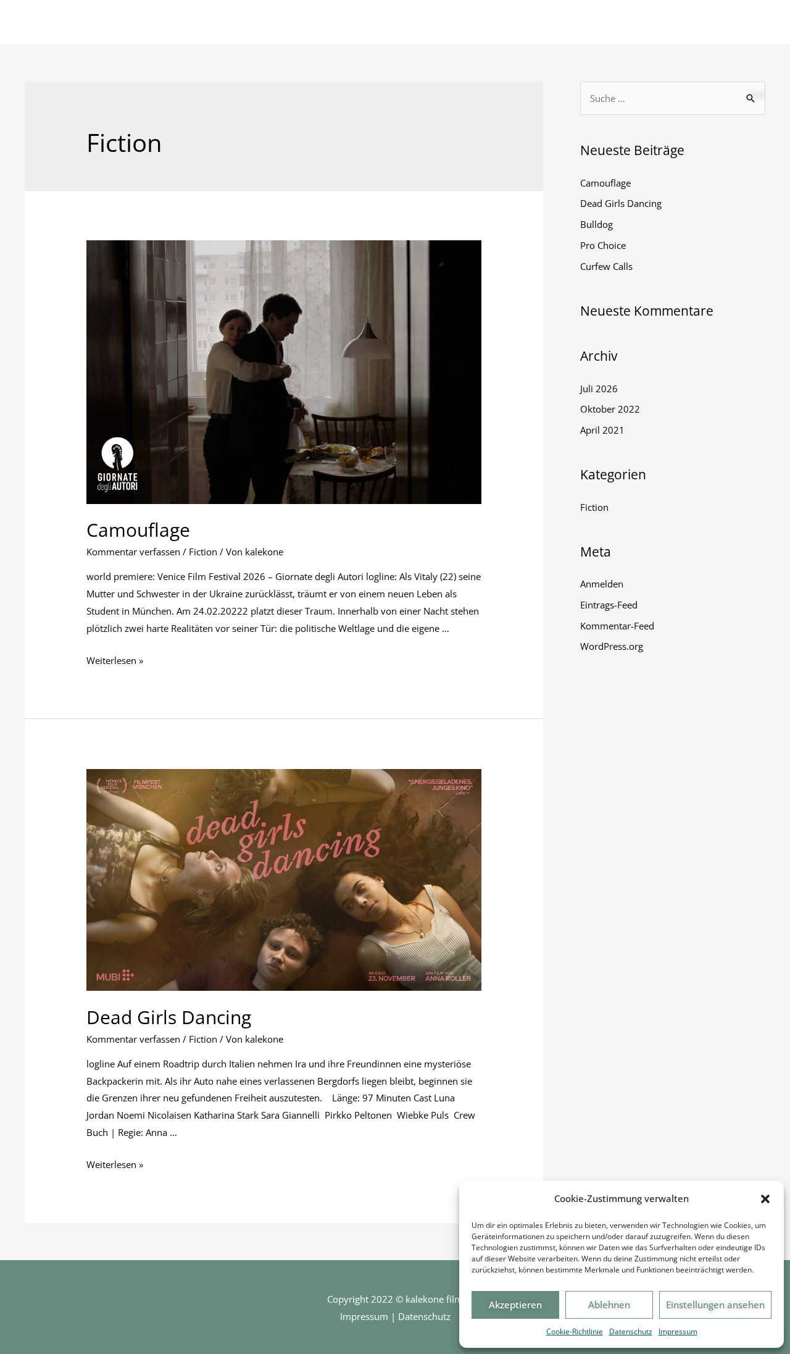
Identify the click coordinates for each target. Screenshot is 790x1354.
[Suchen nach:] (672, 98)
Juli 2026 (599, 388)
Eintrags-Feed (609, 605)
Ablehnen (609, 1304)
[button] (765, 1199)
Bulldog (596, 224)
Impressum (678, 1331)
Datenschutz (630, 1331)
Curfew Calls (606, 266)
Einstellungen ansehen (715, 1304)
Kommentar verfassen (133, 551)
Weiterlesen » (114, 660)
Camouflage (138, 529)
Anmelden (601, 584)
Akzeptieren (515, 1304)
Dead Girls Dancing (168, 1017)
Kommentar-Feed (617, 626)
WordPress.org (611, 646)
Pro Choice (603, 245)
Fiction (203, 551)
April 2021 (602, 430)
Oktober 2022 (610, 409)
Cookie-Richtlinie (574, 1331)
